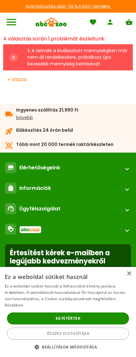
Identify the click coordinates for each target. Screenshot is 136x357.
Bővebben (14, 305)
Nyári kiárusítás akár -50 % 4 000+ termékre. (68, 6)
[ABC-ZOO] (51, 22)
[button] (68, 347)
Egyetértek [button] (68, 318)
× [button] (129, 273)
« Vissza (17, 79)
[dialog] (68, 312)
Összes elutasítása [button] (68, 333)
